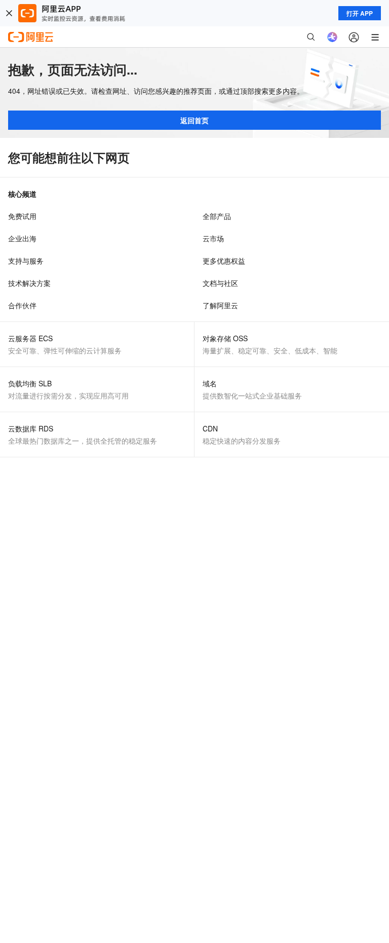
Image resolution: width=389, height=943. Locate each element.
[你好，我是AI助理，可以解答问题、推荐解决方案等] (332, 37)
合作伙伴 (22, 305)
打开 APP (359, 13)
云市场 (213, 238)
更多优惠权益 (224, 261)
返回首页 (194, 120)
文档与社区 (220, 283)
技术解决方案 (29, 283)
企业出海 (22, 238)
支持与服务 (26, 261)
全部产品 (217, 216)
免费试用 (22, 216)
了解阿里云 (220, 305)
